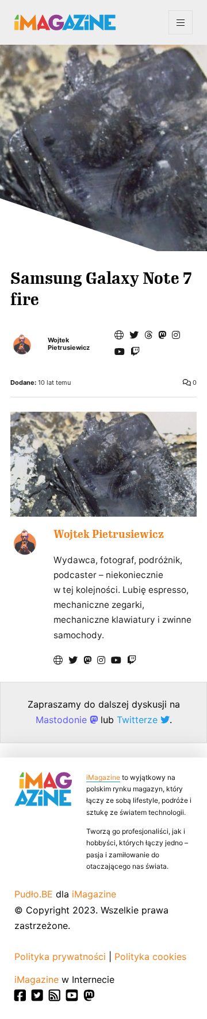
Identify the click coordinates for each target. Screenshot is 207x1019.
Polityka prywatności (60, 956)
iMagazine (103, 777)
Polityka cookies (150, 956)
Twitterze (138, 719)
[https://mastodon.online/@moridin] (162, 335)
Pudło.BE (33, 894)
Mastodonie (63, 719)
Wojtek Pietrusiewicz (69, 344)
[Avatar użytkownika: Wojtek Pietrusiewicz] (24, 542)
